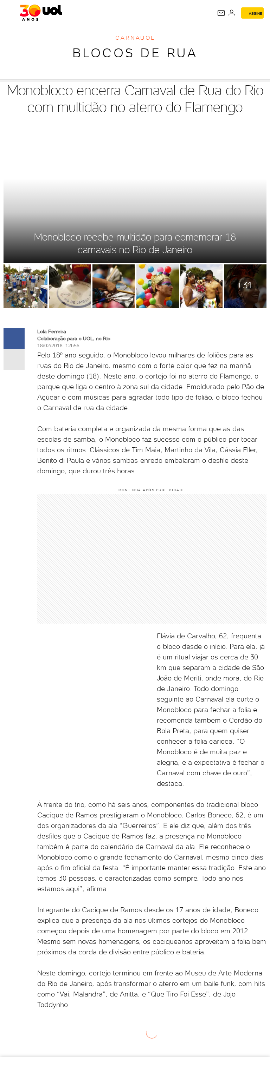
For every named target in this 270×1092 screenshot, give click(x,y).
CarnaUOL (135, 37)
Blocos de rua (135, 52)
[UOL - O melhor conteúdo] (41, 13)
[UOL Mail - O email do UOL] (221, 13)
